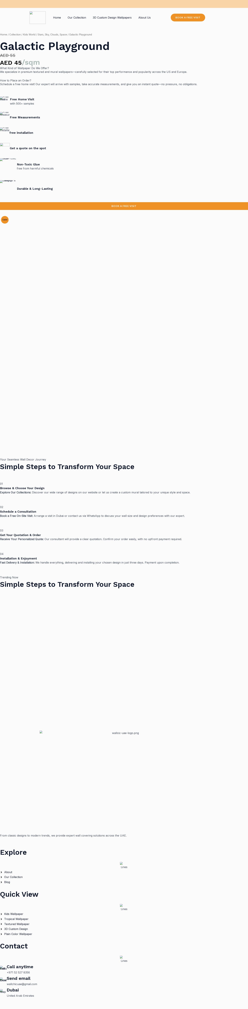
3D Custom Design (12, 601)
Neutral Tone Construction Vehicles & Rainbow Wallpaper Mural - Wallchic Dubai (124, 639)
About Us (144, 17)
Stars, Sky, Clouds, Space (52, 34)
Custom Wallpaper (12, 633)
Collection (15, 34)
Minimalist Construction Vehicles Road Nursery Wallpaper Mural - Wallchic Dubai (124, 607)
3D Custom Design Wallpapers (112, 17)
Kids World (29, 34)
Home (57, 17)
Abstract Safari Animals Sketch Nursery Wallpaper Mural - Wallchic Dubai (124, 702)
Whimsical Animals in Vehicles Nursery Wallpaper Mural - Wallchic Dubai (124, 670)
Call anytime (20, 966)
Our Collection (77, 17)
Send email (18, 978)
